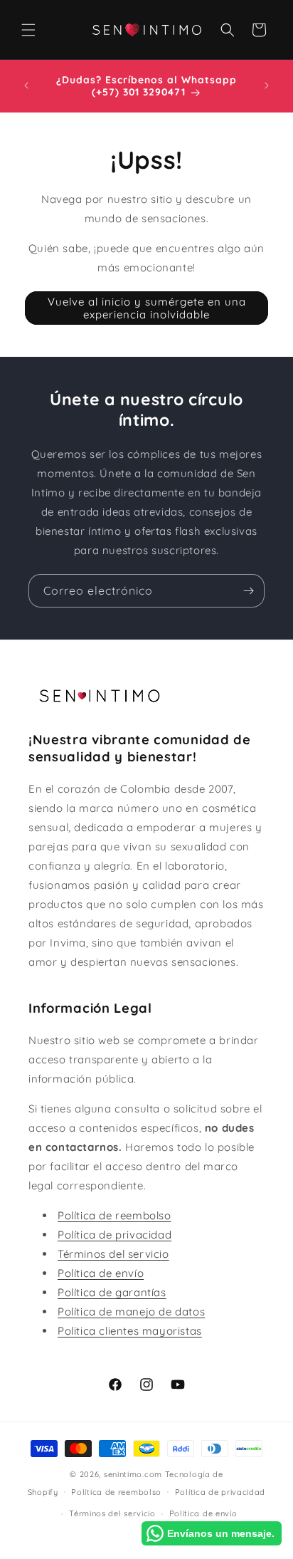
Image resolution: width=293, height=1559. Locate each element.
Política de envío (101, 1273)
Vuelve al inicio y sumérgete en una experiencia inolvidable (147, 308)
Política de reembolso (114, 1215)
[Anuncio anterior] (26, 85)
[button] (28, 30)
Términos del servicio (113, 1254)
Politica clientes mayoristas (130, 1331)
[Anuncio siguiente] (266, 85)
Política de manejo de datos (131, 1311)
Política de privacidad (114, 1234)
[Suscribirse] (248, 591)
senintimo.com (133, 1474)
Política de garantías (112, 1292)
